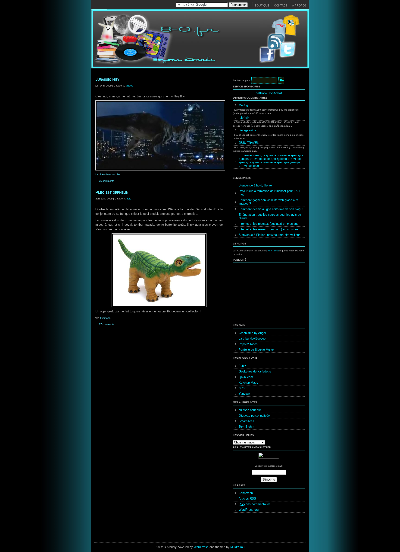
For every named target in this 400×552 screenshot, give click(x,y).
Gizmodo (105, 318)
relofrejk (244, 117)
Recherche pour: (242, 80)
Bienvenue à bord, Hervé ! (256, 185)
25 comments (106, 181)
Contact (280, 5)
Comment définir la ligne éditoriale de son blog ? (271, 209)
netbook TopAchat (269, 93)
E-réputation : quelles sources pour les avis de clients (270, 216)
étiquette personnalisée (254, 415)
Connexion (246, 493)
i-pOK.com (246, 377)
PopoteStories (248, 344)
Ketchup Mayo (248, 382)
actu (128, 198)
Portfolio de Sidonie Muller (256, 349)
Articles (247, 498)
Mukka (234, 547)
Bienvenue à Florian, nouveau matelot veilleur (269, 235)
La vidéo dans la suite (107, 174)
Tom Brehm (246, 426)
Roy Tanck (273, 250)
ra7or (242, 388)
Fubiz (242, 366)
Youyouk (244, 393)
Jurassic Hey (107, 79)
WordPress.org (249, 509)
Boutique (262, 5)
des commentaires (255, 504)
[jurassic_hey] (160, 169)
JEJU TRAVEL (249, 142)
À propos (299, 5)
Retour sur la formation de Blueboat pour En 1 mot (269, 192)
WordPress (201, 547)
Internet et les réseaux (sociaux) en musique (268, 223)
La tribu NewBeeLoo (252, 338)
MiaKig (243, 105)
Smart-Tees (246, 421)
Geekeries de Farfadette (255, 371)
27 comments (106, 324)
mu (242, 547)
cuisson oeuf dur (250, 410)
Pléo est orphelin (111, 192)
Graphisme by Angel (252, 333)
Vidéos (129, 85)
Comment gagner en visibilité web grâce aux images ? (268, 201)
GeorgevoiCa (247, 130)
